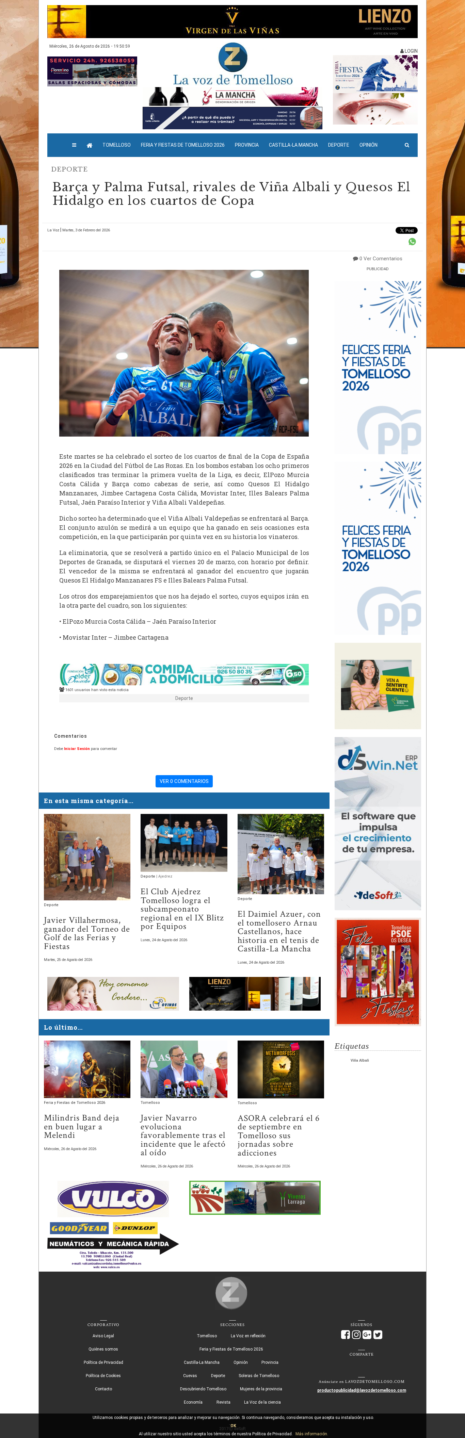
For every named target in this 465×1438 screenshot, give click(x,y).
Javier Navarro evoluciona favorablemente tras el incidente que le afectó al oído (183, 1135)
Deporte (338, 145)
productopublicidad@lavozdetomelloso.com (361, 1390)
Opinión (368, 145)
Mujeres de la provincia (261, 1389)
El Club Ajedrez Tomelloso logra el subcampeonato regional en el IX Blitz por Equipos (182, 909)
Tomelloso (116, 145)
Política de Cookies (103, 1375)
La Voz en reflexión (248, 1336)
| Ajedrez (164, 876)
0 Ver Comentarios (380, 259)
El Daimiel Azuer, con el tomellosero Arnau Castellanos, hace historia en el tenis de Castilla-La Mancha (279, 931)
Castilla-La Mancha (293, 145)
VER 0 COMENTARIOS (184, 781)
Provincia (247, 145)
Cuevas (190, 1375)
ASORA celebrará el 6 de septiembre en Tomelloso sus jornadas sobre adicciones (279, 1136)
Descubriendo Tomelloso (203, 1389)
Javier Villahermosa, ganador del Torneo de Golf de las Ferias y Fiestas (87, 933)
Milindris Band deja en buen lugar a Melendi (81, 1126)
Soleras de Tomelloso (259, 1375)
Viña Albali (360, 1060)
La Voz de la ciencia (262, 1402)
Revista (223, 1402)
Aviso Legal (103, 1336)
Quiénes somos (103, 1349)
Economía (193, 1402)
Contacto (103, 1389)
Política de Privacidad (103, 1362)
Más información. (311, 1434)
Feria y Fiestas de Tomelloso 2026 (183, 145)
